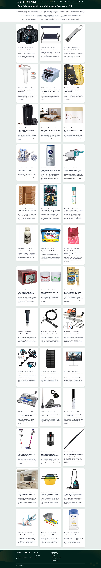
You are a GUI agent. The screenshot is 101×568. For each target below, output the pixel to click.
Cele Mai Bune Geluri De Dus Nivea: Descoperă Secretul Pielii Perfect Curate (50, 171)
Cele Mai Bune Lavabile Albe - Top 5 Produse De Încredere (50, 251)
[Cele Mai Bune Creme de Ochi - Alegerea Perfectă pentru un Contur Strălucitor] (73, 277)
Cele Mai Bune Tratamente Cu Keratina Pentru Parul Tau (73, 131)
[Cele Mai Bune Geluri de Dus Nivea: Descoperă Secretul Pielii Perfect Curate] (50, 155)
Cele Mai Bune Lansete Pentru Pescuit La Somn (73, 454)
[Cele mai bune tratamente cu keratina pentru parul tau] (73, 114)
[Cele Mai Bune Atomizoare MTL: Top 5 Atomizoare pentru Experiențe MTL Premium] (50, 439)
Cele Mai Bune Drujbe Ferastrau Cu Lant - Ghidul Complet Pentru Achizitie (72, 334)
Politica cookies (37, 555)
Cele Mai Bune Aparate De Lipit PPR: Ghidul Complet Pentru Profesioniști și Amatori (73, 171)
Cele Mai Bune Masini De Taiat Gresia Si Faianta (26, 535)
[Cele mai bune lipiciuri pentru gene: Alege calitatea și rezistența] (73, 398)
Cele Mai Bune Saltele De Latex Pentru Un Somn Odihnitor (50, 131)
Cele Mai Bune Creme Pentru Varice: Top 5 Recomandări (49, 293)
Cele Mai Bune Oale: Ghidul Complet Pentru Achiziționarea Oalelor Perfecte (49, 495)
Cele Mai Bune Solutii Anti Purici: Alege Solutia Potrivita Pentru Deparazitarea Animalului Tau (73, 211)
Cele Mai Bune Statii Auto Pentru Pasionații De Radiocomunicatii (50, 414)
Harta (36, 557)
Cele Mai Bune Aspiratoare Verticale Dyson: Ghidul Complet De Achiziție (26, 455)
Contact (36, 559)
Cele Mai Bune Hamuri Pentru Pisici (25, 170)
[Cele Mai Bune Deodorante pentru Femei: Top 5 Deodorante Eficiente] (73, 519)
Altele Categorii (80, 1)
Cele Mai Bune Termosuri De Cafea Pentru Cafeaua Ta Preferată (26, 131)
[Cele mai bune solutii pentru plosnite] (27, 235)
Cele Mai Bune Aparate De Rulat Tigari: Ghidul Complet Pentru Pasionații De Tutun (27, 414)
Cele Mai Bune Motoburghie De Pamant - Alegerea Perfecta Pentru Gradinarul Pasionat (27, 374)
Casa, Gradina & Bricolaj (59, 1)
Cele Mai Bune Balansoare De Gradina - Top (49, 49)
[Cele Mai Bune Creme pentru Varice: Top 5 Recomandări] (50, 277)
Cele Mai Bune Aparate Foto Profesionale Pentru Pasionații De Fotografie (26, 50)
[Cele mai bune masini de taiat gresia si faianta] (27, 519)
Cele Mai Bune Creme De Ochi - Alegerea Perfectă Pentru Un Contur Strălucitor (72, 293)
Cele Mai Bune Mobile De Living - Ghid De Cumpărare (26, 495)
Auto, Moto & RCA (45, 1)
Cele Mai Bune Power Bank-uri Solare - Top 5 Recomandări (50, 374)
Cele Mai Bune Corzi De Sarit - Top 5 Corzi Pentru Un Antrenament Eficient (49, 334)
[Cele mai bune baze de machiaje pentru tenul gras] (27, 318)
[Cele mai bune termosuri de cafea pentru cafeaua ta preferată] (27, 114)
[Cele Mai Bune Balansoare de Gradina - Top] (50, 34)
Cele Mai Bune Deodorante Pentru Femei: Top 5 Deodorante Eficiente (73, 535)
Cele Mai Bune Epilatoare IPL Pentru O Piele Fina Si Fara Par (26, 90)
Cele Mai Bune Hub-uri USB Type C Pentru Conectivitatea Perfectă (72, 50)
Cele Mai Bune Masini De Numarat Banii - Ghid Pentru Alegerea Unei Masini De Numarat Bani (50, 90)
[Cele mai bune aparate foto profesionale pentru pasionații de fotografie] (27, 34)
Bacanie (51, 1)
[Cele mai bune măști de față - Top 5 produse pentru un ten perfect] (73, 74)
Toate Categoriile (55, 560)
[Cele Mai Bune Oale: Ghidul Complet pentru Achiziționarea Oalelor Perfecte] (50, 479)
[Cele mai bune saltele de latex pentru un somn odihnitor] (50, 114)
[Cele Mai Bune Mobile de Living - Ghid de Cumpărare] (27, 479)
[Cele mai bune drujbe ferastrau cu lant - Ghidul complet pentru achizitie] (73, 318)
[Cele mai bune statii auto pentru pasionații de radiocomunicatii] (50, 398)
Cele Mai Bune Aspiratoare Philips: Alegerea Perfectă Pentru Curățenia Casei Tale (73, 495)
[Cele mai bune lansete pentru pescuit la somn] (73, 439)
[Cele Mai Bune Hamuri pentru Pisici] (27, 155)
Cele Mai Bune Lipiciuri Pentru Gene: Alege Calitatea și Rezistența (72, 414)
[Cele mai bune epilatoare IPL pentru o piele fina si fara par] (27, 74)
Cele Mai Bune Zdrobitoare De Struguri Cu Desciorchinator (49, 535)
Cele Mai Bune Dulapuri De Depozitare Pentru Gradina (27, 211)
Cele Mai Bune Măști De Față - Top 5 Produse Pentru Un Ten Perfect (73, 90)
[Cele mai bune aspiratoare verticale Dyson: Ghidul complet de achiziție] (27, 439)
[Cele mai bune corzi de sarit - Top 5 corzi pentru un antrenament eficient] (50, 318)
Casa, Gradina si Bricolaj (56, 557)
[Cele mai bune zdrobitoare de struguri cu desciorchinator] (50, 519)
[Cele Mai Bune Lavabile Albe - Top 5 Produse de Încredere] (50, 235)
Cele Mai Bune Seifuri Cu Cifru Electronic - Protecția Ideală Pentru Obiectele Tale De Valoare (26, 293)
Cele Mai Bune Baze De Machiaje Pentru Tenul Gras (27, 334)
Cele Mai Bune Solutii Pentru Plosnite (25, 250)
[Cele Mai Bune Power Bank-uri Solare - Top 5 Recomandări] (50, 358)
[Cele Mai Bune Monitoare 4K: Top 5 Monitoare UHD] (73, 358)
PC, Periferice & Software (70, 1)
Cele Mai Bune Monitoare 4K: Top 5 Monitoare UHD (73, 374)
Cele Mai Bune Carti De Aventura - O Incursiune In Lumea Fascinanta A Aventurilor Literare (50, 211)
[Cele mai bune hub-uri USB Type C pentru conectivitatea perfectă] (73, 34)
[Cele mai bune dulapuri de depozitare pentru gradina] (27, 195)
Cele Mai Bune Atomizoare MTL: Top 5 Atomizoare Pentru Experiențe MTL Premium (50, 455)
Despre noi (37, 553)
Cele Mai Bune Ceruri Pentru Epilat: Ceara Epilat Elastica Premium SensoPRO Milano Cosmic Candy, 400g (72, 252)
